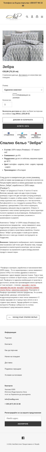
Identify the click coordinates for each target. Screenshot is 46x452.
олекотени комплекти (20, 290)
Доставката (23, 75)
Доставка (8, 363)
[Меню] (42, 16)
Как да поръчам (11, 350)
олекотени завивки (32, 287)
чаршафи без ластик (8, 287)
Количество (7, 100)
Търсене (8, 338)
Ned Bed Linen (17, 444)
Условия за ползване (13, 375)
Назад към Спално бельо (25, 317)
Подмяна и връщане (13, 369)
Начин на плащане (12, 356)
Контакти (8, 344)
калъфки (20, 287)
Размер (5, 85)
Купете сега (23, 126)
